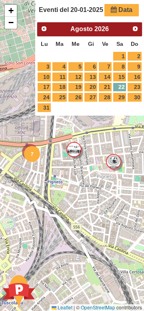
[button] (30, 152)
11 (63, 77)
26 (78, 97)
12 (78, 77)
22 (121, 87)
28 (107, 97)
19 (78, 87)
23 (137, 87)
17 (46, 87)
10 (46, 77)
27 (93, 97)
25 (62, 97)
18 (62, 87)
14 (107, 77)
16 (137, 77)
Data (124, 9)
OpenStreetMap (98, 307)
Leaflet (64, 307)
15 (121, 77)
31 (46, 107)
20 (93, 87)
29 (121, 97)
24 (46, 97)
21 (107, 87)
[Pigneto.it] (19, 292)
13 (93, 77)
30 (137, 97)
